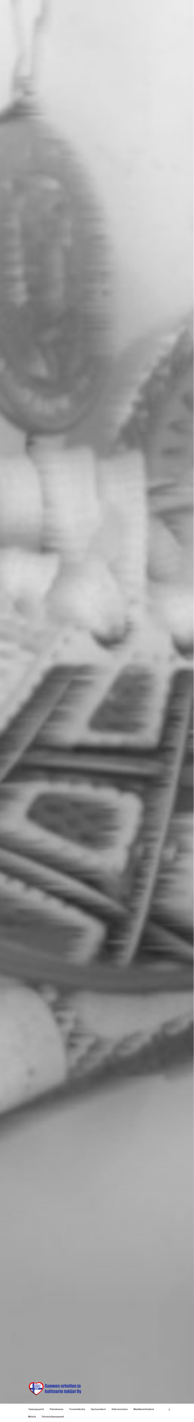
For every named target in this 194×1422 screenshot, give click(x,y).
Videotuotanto (120, 1409)
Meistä (32, 1416)
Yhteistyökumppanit (53, 1416)
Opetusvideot (98, 1409)
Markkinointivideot (144, 1409)
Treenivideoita (77, 1409)
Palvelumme (56, 1409)
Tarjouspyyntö (36, 1409)
